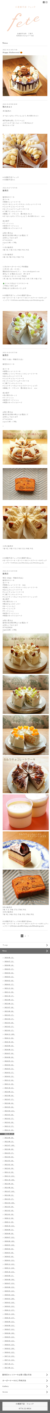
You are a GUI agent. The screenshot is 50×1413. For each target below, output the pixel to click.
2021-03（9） (9, 1207)
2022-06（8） (9, 1149)
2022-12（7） (9, 1126)
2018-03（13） (9, 1345)
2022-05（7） (9, 1153)
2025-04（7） (9, 1019)
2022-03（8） (9, 1161)
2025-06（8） (9, 1011)
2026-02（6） (9, 980)
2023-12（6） (9, 1080)
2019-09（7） (9, 1276)
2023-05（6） (9, 1107)
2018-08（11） (9, 1325)
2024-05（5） (9, 1061)
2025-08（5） (9, 1003)
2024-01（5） (9, 1076)
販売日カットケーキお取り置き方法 (17, 1375)
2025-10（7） (9, 996)
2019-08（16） (9, 1279)
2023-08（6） (9, 1095)
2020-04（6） (9, 1249)
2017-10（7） (9, 1364)
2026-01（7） (9, 984)
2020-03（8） (9, 1253)
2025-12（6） (9, 988)
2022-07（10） (9, 1145)
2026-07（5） (9, 961)
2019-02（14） (9, 1302)
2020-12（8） (9, 1218)
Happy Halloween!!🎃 (13, 52)
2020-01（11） (9, 1260)
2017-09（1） (9, 1368)
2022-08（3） (9, 1141)
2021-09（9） (9, 1184)
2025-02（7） (9, 1026)
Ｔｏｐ (5, 945)
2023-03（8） (9, 1115)
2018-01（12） (9, 1352)
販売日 (5, 191)
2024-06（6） (9, 1057)
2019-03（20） (9, 1299)
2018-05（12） (9, 1337)
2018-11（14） (9, 1314)
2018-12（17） (9, 1310)
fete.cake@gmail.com (31, 271)
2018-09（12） (9, 1322)
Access (5, 1392)
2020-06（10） (9, 1241)
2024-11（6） (9, 1038)
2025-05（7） (9, 1015)
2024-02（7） (9, 1072)
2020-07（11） (9, 1237)
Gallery (5, 1386)
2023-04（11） (9, 1111)
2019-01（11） (9, 1306)
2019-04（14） (9, 1295)
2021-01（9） (9, 1214)
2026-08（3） (9, 957)
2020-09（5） (9, 1230)
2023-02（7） (9, 1118)
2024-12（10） (9, 1034)
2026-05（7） (9, 969)
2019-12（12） (9, 1264)
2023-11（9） (9, 1084)
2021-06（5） (9, 1195)
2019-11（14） (9, 1268)
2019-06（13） (9, 1287)
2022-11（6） (9, 1130)
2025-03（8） (9, 1023)
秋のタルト (7, 107)
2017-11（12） (9, 1360)
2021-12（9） (9, 1172)
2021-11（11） (9, 1176)
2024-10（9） (9, 1042)
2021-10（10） (9, 1180)
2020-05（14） (9, 1245)
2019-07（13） (9, 1283)
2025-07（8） (9, 1007)
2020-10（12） (9, 1226)
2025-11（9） (9, 992)
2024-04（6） (9, 1065)
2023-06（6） (9, 1103)
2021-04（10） (9, 1203)
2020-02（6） (9, 1256)
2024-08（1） (9, 1049)
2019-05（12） (9, 1291)
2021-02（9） (9, 1210)
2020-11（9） (9, 1222)
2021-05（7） (9, 1199)
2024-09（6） (9, 1046)
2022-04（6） (9, 1157)
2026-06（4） (9, 965)
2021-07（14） (9, 1191)
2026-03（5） (9, 977)
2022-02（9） (9, 1164)
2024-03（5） (9, 1069)
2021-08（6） (9, 1187)
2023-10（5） (9, 1088)
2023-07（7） (9, 1099)
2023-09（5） (9, 1092)
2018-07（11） (9, 1329)
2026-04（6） (9, 973)
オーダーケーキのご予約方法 (14, 1381)
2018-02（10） (9, 1348)
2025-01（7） (9, 1030)
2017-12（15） (9, 1356)
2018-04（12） (9, 1341)
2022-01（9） (9, 1168)
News (4, 951)
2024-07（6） (9, 1053)
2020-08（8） (9, 1233)
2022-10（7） (9, 1134)
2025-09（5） (9, 1000)
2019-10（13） (9, 1272)
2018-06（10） (9, 1333)
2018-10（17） (9, 1318)
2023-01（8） (9, 1122)
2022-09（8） (9, 1138)
